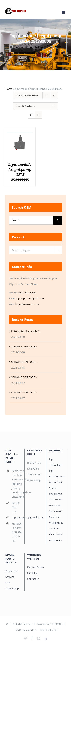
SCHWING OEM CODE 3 (24, 377)
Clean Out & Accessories (55, 537)
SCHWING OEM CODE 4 (24, 361)
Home (14, 47)
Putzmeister (12, 571)
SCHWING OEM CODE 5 (24, 346)
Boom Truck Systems (55, 485)
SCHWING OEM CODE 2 (24, 392)
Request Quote (35, 567)
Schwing (9, 576)
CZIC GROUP (55, 624)
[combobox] (35, 250)
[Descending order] (54, 95)
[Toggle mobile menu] (64, 12)
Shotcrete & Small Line (55, 514)
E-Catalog (32, 573)
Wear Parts (55, 505)
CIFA (7, 582)
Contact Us (33, 578)
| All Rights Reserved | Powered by (29, 624)
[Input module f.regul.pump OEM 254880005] (19, 131)
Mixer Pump (12, 588)
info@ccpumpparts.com (27, 629)
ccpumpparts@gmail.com (30, 298)
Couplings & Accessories (55, 496)
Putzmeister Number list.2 (25, 331)
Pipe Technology (55, 462)
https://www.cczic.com (27, 304)
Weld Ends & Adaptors (56, 525)
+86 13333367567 (27, 292)
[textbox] (35, 250)
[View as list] (38, 114)
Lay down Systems (57, 473)
